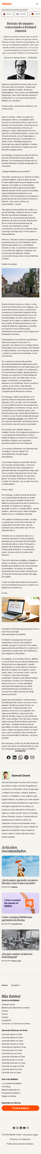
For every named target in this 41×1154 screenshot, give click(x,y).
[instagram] (17, 1128)
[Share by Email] (32, 759)
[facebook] (14, 1128)
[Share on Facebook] (8, 759)
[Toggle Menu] (37, 3)
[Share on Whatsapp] (20, 759)
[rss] (27, 1128)
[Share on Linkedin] (14, 759)
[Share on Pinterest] (26, 759)
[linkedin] (20, 1128)
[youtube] (24, 1128)
